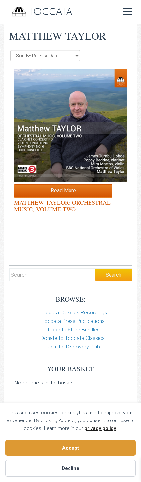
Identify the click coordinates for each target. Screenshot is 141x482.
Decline (70, 468)
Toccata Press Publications (73, 321)
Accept (70, 448)
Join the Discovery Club (73, 347)
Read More (63, 190)
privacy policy (100, 428)
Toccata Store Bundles (73, 330)
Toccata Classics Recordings (73, 313)
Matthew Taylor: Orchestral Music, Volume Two (62, 205)
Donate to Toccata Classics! (73, 338)
